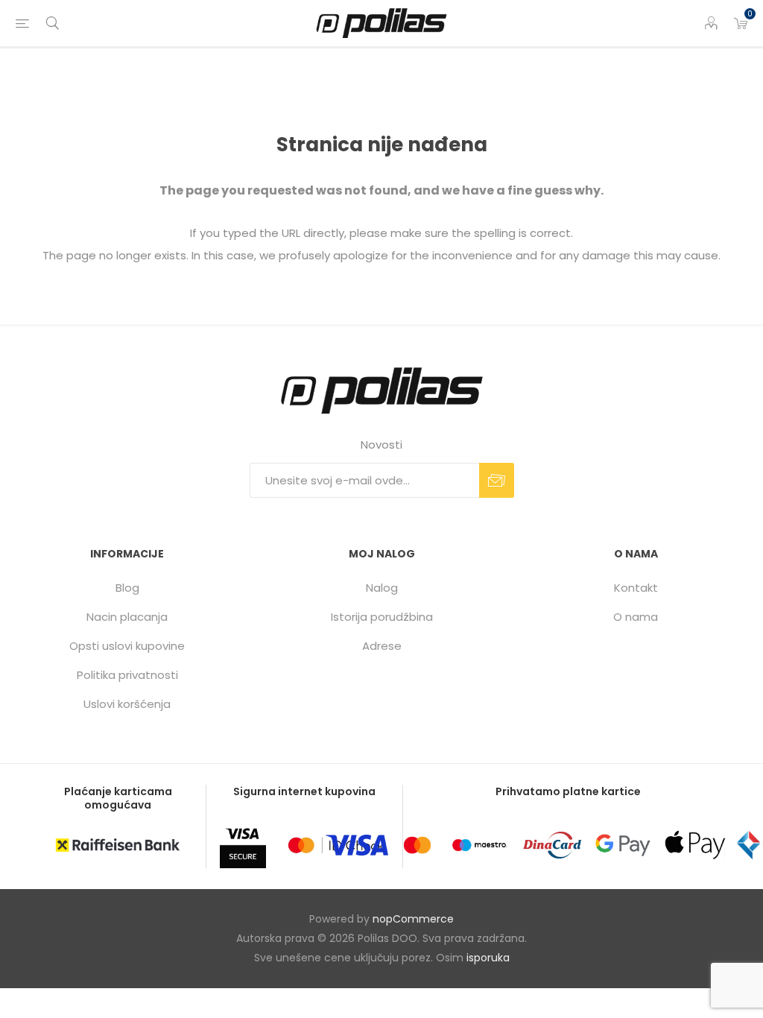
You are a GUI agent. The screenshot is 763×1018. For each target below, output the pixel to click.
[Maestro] (479, 845)
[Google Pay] (622, 845)
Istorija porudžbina (382, 617)
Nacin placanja (127, 617)
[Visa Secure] (243, 845)
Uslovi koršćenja (127, 704)
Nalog (382, 587)
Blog (127, 587)
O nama (635, 617)
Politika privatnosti (127, 675)
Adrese (382, 646)
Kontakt (636, 587)
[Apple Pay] (695, 845)
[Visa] (357, 845)
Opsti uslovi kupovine (127, 646)
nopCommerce (413, 918)
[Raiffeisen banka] (118, 845)
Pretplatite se (496, 480)
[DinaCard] (552, 845)
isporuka (488, 957)
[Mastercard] (417, 845)
